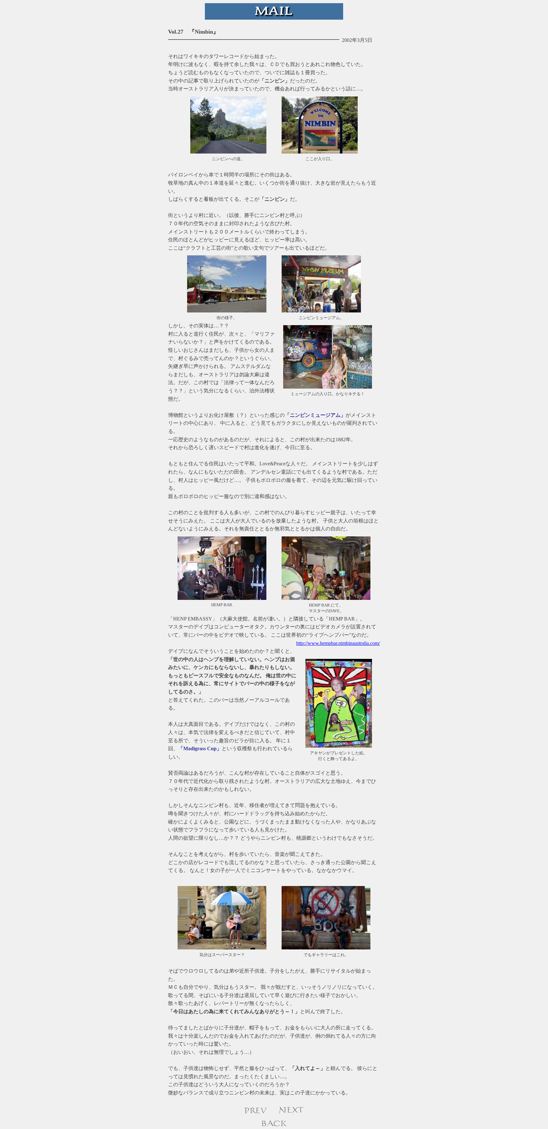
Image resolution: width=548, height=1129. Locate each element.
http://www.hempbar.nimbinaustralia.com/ (338, 643)
